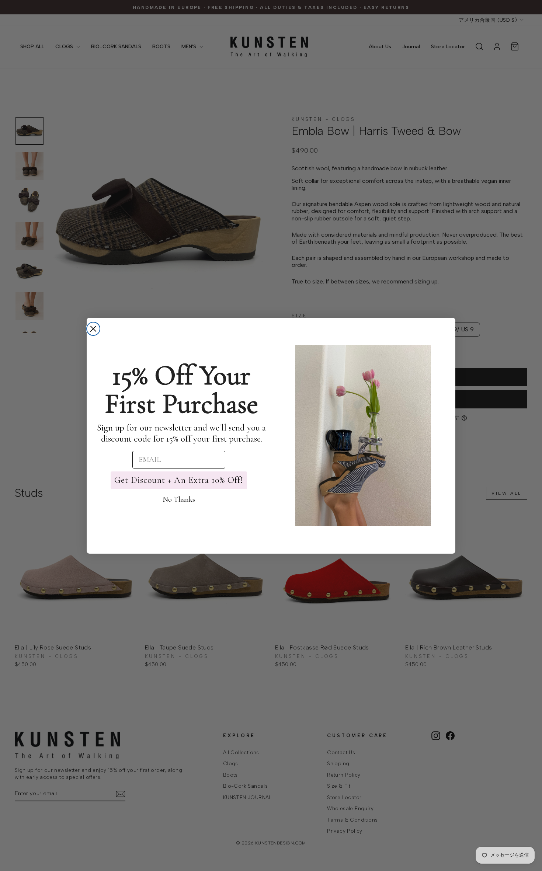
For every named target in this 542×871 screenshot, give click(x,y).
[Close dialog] (93, 328)
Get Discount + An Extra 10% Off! (178, 480)
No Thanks (179, 499)
